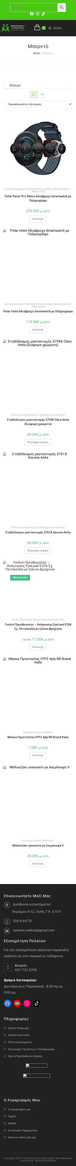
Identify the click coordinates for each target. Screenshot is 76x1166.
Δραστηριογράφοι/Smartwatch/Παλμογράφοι (29, 189)
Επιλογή (37, 219)
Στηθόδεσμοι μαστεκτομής (51, 414)
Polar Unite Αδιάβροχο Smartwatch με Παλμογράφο (38, 311)
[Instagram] (38, 14)
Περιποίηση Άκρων (30, 619)
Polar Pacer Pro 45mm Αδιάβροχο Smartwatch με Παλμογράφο (38, 198)
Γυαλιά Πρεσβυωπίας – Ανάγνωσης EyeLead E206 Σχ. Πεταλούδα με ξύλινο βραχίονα (38, 626)
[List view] (42, 94)
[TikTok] (43, 14)
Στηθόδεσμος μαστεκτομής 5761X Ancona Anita (38, 532)
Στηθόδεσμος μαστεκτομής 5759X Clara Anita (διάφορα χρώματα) (38, 422)
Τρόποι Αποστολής (19, 1035)
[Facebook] (32, 14)
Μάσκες (49, 732)
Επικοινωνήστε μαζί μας (22, 1137)
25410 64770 (22, 921)
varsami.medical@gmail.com (34, 930)
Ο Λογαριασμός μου (19, 1109)
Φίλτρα (14, 85)
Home (36, 53)
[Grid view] (33, 94)
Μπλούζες (48, 840)
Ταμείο (12, 1116)
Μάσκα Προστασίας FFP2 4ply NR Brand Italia (38, 737)
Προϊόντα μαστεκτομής (23, 414)
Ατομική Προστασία (33, 732)
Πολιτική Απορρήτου (20, 1042)
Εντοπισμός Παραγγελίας (22, 1130)
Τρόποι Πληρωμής (18, 1028)
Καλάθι (12, 1123)
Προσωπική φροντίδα (52, 619)
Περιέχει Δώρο (38, 442)
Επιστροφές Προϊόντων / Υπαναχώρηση (31, 1049)
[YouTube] (17, 1003)
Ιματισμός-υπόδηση (32, 840)
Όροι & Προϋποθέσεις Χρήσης (25, 1056)
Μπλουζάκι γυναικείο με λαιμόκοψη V (38, 845)
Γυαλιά (15, 619)
